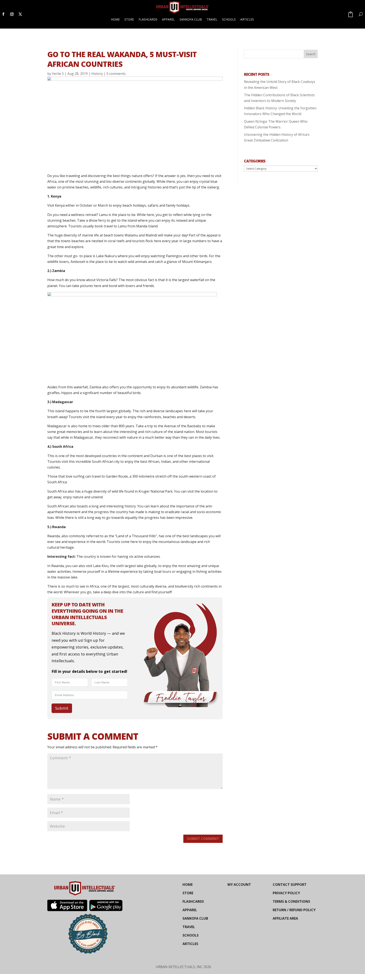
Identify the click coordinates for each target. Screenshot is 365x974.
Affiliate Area (285, 918)
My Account (239, 884)
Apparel (168, 19)
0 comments (116, 73)
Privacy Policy (286, 893)
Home (115, 19)
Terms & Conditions (291, 901)
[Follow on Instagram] (11, 14)
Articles (247, 19)
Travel (212, 19)
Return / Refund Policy (294, 910)
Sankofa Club (191, 19)
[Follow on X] (20, 14)
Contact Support (289, 884)
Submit (61, 708)
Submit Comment (203, 838)
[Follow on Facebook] (3, 14)
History (97, 73)
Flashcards (148, 19)
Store (129, 19)
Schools (229, 19)
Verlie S (58, 73)
